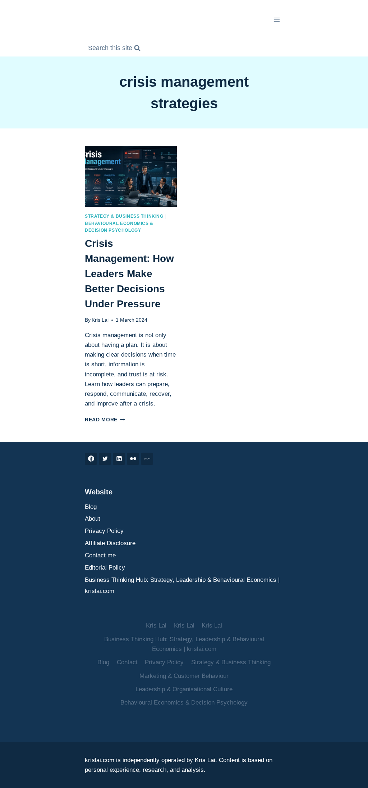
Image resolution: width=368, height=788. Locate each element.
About (92, 518)
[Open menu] (276, 19)
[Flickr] (133, 459)
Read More (105, 419)
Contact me (100, 555)
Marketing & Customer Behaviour (184, 675)
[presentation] (131, 176)
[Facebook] (91, 459)
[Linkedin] (119, 459)
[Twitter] (105, 459)
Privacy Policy (104, 530)
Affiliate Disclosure (110, 543)
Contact (127, 662)
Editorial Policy (105, 567)
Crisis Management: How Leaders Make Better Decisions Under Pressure (129, 273)
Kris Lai (100, 320)
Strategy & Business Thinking (124, 216)
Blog (91, 506)
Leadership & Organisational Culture (184, 689)
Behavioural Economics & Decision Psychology (184, 702)
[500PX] (147, 459)
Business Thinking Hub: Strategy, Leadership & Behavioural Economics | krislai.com (182, 585)
